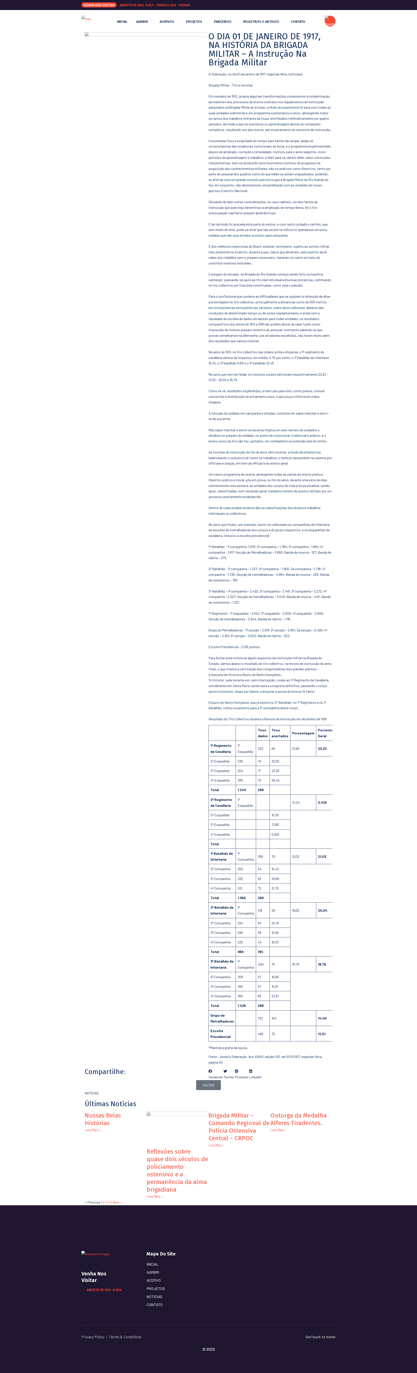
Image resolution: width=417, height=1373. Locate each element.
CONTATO (298, 22)
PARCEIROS (223, 22)
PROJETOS (194, 22)
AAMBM (142, 22)
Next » (117, 1202)
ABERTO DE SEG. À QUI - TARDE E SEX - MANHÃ (154, 5)
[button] (215, 1074)
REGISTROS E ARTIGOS (261, 22)
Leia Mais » (93, 1130)
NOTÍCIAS (154, 1296)
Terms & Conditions (125, 1336)
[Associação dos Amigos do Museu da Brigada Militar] (86, 20)
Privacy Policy (92, 1336)
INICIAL (122, 22)
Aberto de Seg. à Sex (104, 1290)
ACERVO (154, 1280)
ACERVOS (167, 22)
